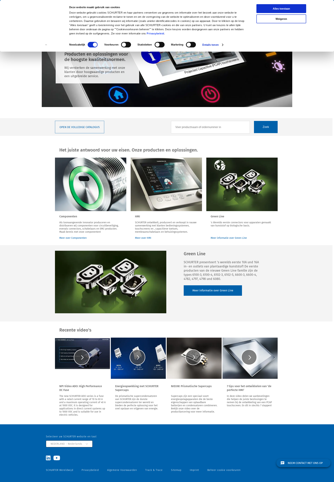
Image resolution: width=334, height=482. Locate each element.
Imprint (194, 470)
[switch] (126, 44)
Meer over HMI (143, 237)
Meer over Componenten (73, 237)
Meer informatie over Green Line (229, 237)
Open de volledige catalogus (79, 127)
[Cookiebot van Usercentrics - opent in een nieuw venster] (46, 44)
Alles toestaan (281, 8)
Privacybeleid (155, 33)
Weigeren (281, 18)
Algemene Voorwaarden (122, 470)
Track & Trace (154, 470)
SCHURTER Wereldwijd (59, 470)
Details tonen (210, 44)
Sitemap (176, 470)
